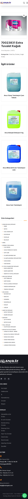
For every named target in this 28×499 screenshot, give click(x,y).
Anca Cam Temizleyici (14, 205)
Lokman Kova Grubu (9, 342)
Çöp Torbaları (8, 278)
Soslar (6, 304)
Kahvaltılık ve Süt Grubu (9, 329)
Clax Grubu (7, 247)
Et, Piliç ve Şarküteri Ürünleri (10, 266)
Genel (3, 242)
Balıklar (6, 240)
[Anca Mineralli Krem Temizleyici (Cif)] (14, 154)
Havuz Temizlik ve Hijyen (10, 250)
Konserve (6, 299)
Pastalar (6, 237)
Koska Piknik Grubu (9, 339)
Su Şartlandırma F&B (10, 255)
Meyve (5, 229)
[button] (24, 15)
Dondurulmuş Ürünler (8, 224)
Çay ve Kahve (7, 319)
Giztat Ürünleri (8, 312)
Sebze (5, 226)
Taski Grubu (7, 263)
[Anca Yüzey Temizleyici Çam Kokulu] (14, 81)
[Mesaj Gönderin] (1, 480)
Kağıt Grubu (7, 281)
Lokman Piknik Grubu (10, 345)
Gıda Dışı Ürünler (14, 54)
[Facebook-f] (5, 379)
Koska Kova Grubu (9, 337)
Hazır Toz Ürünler (7, 310)
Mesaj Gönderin (4, 483)
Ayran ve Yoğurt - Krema (10, 331)
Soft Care (6, 252)
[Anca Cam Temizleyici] (14, 191)
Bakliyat (6, 296)
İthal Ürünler (6, 325)
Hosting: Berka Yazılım (9, 496)
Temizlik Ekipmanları (9, 286)
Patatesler (7, 234)
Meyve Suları (7, 322)
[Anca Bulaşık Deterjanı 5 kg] (14, 119)
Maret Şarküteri (8, 271)
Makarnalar (7, 302)
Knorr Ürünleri (8, 315)
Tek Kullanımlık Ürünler (11, 283)
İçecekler (4, 317)
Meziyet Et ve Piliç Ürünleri (11, 273)
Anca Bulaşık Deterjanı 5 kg (14, 133)
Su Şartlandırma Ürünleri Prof (12, 258)
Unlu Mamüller (8, 231)
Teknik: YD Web (21, 496)
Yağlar (6, 307)
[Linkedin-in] (8, 379)
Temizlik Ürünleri (9, 289)
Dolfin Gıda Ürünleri (10, 327)
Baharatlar (7, 294)
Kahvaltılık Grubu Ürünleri (11, 334)
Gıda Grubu (5, 292)
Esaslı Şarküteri (8, 268)
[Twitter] (1, 379)
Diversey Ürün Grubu (8, 245)
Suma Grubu (7, 261)
